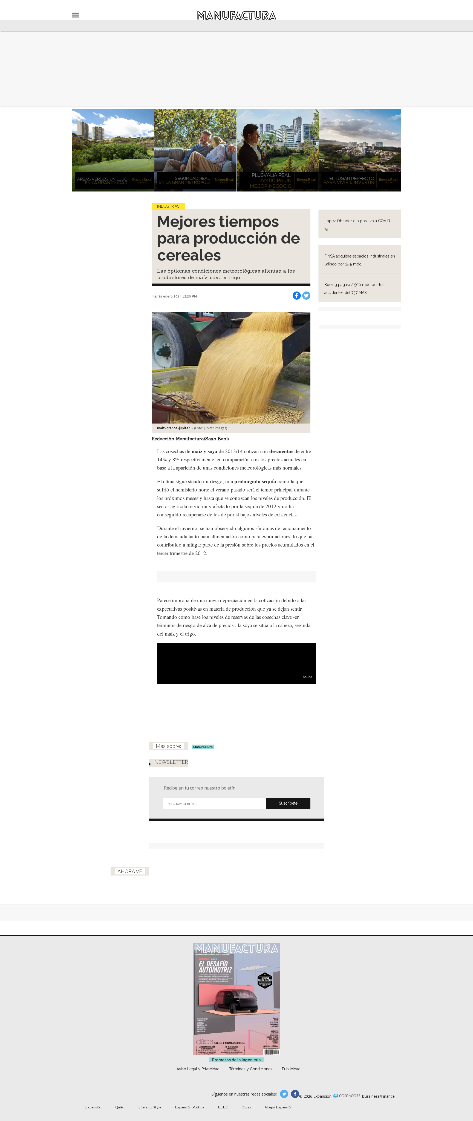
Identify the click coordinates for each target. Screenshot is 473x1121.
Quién (120, 1107)
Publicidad (291, 1069)
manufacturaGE (284, 1094)
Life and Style (149, 1107)
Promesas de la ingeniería (236, 1060)
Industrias (168, 206)
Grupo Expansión (278, 1107)
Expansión (93, 1107)
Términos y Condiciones (250, 1069)
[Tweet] (306, 295)
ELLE (223, 1107)
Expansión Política (189, 1107)
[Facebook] (297, 295)
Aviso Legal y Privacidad (198, 1069)
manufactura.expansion (295, 1094)
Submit (288, 803)
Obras (246, 1107)
